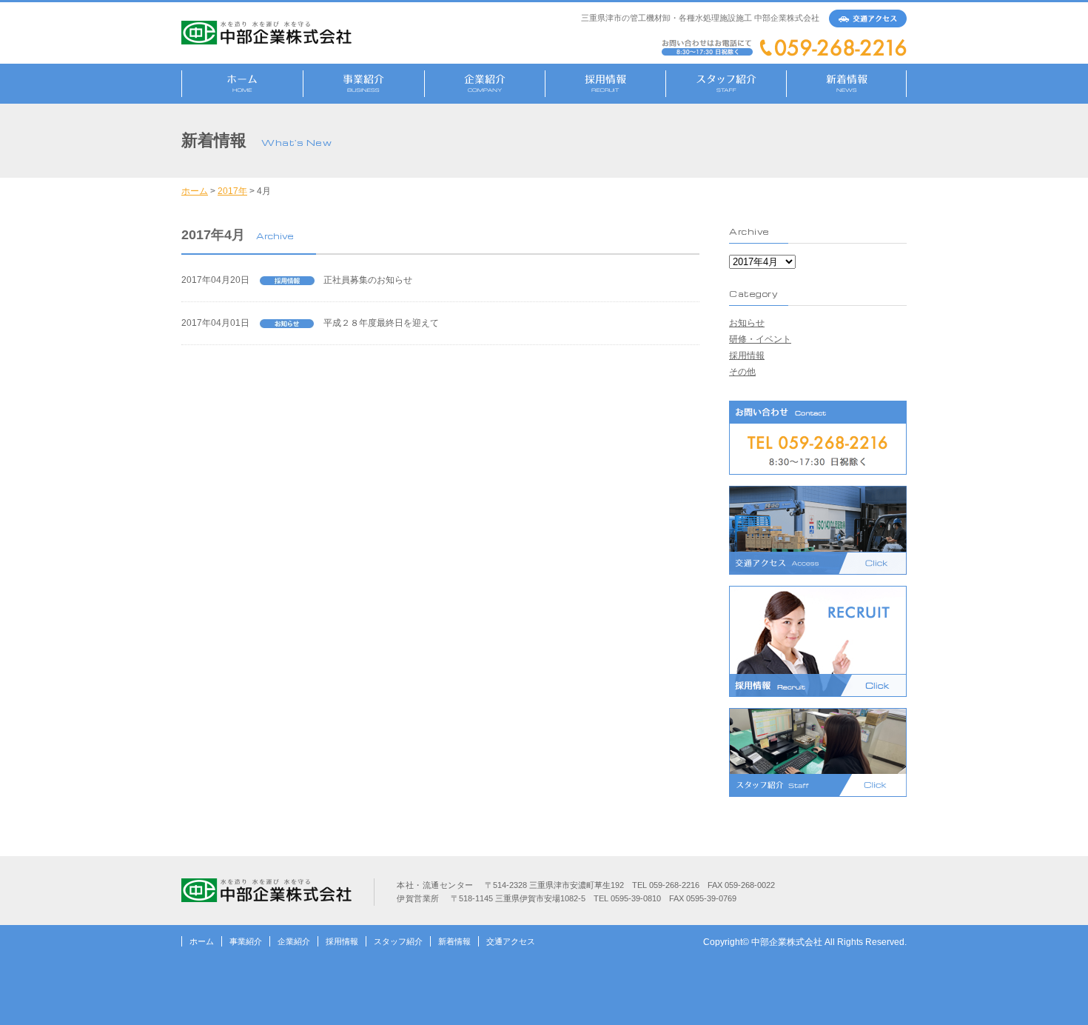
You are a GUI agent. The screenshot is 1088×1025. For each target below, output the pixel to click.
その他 (742, 372)
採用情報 (747, 355)
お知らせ (747, 323)
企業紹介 (294, 941)
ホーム (194, 191)
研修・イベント (760, 339)
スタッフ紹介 (398, 941)
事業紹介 (245, 941)
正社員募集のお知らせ (367, 280)
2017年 (232, 191)
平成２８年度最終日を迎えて (381, 323)
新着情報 (454, 941)
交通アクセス (510, 941)
